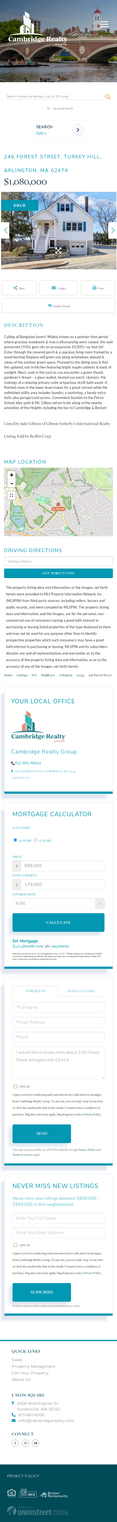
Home (8, 675)
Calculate (58, 922)
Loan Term (21, 828)
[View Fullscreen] (11, 495)
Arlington (65, 675)
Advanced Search (63, 108)
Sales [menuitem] (17, 1359)
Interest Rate (24, 894)
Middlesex (48, 675)
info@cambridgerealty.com (47, 1420)
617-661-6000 (32, 1414)
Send (41, 1133)
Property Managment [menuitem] (34, 1366)
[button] (107, 96)
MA (34, 675)
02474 (80, 675)
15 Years (44, 840)
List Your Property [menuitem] (30, 1372)
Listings (22, 675)
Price (17, 857)
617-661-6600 (28, 762)
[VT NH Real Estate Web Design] (58, 1510)
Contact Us (20, 777)
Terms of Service (23, 1155)
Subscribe (41, 1292)
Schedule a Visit (81, 991)
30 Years (25, 840)
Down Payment (25, 875)
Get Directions (58, 573)
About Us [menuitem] (21, 1379)
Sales (41, 133)
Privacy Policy (92, 1114)
